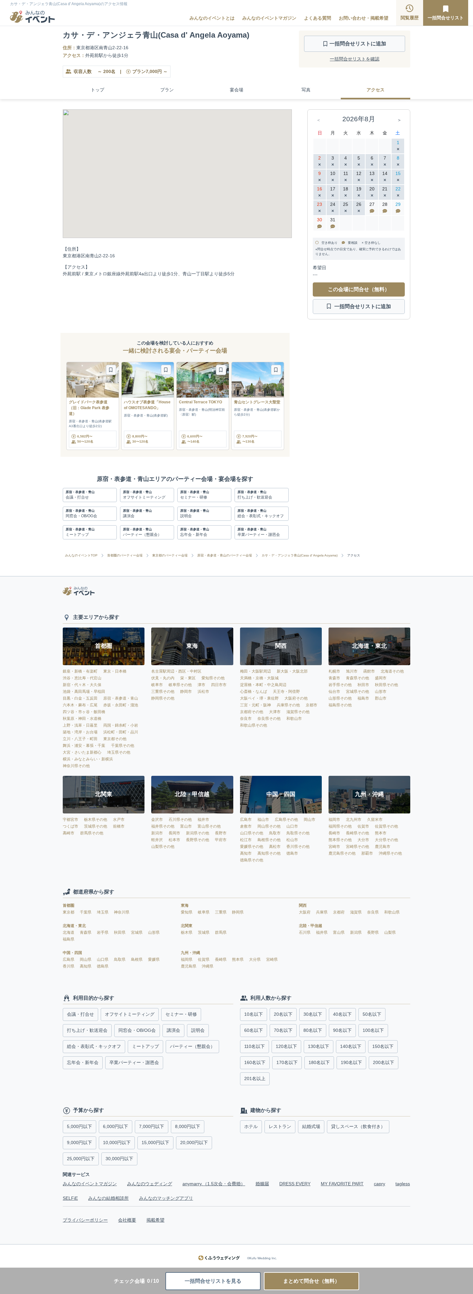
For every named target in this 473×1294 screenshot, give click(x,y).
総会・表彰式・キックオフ (94, 1046)
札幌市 (334, 671)
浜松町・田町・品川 (120, 732)
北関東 (186, 925)
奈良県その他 (269, 718)
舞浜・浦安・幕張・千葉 (84, 745)
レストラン (280, 1126)
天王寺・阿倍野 (286, 691)
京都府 (339, 912)
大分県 (255, 959)
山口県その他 (251, 833)
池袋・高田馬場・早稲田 (84, 691)
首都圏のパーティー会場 (125, 555)
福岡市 (334, 819)
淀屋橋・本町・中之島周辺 (263, 685)
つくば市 (70, 826)
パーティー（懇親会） (192, 1046)
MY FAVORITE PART (342, 1183)
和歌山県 (392, 912)
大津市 (275, 712)
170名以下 (287, 1062)
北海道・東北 (74, 925)
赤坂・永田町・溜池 (120, 705)
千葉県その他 (122, 745)
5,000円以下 (79, 1126)
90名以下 (342, 1030)
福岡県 (187, 959)
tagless (402, 1183)
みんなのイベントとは (212, 18)
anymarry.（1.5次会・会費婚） (213, 1183)
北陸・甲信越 (310, 925)
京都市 (311, 705)
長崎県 (221, 959)
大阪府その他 (296, 698)
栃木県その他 (95, 819)
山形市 (380, 691)
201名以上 (254, 1078)
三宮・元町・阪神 (255, 705)
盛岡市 (380, 678)
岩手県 (103, 932)
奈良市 (246, 718)
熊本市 (380, 833)
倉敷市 (246, 826)
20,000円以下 (194, 1142)
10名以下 (253, 1014)
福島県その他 (340, 705)
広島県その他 (286, 819)
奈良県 (373, 912)
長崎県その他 (357, 833)
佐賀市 (363, 826)
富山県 (339, 932)
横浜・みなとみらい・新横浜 (88, 759)
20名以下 (283, 1014)
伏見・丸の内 (162, 678)
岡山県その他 (269, 826)
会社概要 (127, 1220)
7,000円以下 (151, 1126)
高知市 (246, 853)
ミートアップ (145, 1046)
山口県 (103, 959)
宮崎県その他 (357, 846)
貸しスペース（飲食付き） (358, 1126)
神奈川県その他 (76, 766)
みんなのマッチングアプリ (166, 1198)
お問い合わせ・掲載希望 (363, 18)
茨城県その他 (95, 826)
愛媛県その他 (251, 846)
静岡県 (238, 912)
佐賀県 (204, 959)
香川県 (69, 966)
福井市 (203, 819)
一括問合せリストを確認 (354, 58)
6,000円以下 (115, 1126)
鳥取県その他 (298, 833)
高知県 (86, 966)
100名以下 (373, 1030)
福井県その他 (162, 826)
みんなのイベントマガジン (269, 18)
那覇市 (367, 853)
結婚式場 (311, 1126)
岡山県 (86, 959)
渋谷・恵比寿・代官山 (82, 678)
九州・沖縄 (190, 952)
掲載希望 (155, 1220)
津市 (201, 685)
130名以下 (318, 1046)
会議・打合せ (80, 1014)
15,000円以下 (155, 1142)
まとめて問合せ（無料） (311, 1281)
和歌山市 (294, 718)
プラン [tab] (167, 89)
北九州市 (353, 819)
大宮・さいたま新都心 (82, 752)
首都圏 (68, 905)
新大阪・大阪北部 (292, 671)
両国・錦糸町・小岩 (120, 725)
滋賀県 (356, 912)
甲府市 (221, 840)
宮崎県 (272, 959)
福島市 (363, 698)
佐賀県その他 (386, 826)
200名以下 (383, 1062)
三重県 (221, 912)
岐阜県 (204, 912)
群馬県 (221, 932)
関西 (303, 905)
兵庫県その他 (288, 705)
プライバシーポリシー (85, 1220)
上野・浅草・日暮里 (80, 725)
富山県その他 (209, 826)
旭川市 (351, 671)
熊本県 (238, 959)
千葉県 (86, 912)
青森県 (86, 932)
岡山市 (309, 819)
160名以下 (254, 1062)
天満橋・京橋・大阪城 (259, 678)
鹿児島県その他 (342, 853)
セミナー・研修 (181, 1014)
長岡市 (174, 833)
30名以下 (312, 1014)
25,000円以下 (81, 1158)
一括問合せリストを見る (213, 1281)
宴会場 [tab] (236, 89)
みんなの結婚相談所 (108, 1198)
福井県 (322, 932)
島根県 (137, 959)
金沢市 (157, 819)
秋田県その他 (386, 685)
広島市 (246, 819)
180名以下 (319, 1062)
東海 (185, 905)
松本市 (174, 840)
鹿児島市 (382, 846)
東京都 (69, 912)
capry (379, 1183)
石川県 (305, 932)
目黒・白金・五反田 (80, 698)
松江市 (246, 840)
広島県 (69, 959)
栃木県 (187, 932)
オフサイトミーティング (129, 1014)
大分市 (363, 840)
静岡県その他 (162, 698)
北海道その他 (392, 671)
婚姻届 (262, 1183)
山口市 (292, 826)
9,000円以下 (79, 1142)
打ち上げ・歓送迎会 (87, 1030)
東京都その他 (114, 739)
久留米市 (375, 819)
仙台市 (334, 691)
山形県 (154, 932)
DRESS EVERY (295, 1183)
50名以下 (372, 1014)
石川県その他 (180, 819)
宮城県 (137, 932)
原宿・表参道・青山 (120, 698)
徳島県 (102, 966)
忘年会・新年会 (82, 1062)
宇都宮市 (70, 819)
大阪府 (305, 912)
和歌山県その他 (253, 725)
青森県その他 (357, 678)
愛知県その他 (213, 678)
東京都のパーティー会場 (170, 555)
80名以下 (312, 1030)
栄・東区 (188, 678)
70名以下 (283, 1030)
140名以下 (350, 1046)
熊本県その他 (340, 840)
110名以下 (254, 1046)
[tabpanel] (236, 214)
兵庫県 (322, 912)
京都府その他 (251, 712)
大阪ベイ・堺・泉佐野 (259, 698)
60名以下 (253, 1030)
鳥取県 (120, 959)
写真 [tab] (306, 89)
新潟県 (356, 932)
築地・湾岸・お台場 (80, 732)
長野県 (373, 932)
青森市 (334, 678)
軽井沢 (157, 840)
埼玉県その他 (118, 752)
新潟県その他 (197, 833)
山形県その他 (340, 698)
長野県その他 (197, 840)
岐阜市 (157, 685)
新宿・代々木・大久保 (82, 685)
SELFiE (70, 1198)
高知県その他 (269, 853)
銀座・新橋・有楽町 (80, 671)
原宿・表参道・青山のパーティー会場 (224, 555)
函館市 (369, 671)
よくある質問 (317, 18)
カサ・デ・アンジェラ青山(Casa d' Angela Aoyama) (156, 35)
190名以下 (351, 1062)
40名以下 (342, 1014)
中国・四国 (72, 952)
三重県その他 (162, 691)
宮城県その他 (357, 691)
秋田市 (363, 685)
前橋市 (119, 826)
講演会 (173, 1030)
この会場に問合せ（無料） (359, 289)
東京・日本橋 (114, 671)
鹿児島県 (189, 966)
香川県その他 (298, 846)
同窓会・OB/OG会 (137, 1030)
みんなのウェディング (149, 1183)
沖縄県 (207, 966)
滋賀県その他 (298, 712)
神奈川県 (121, 912)
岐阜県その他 (180, 685)
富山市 (186, 826)
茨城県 (204, 932)
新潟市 (157, 833)
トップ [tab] (97, 89)
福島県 (68, 939)
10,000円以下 (117, 1142)
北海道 (69, 932)
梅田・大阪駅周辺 (255, 671)
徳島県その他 (251, 860)
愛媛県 (154, 959)
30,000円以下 (119, 1158)
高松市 (275, 846)
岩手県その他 (340, 685)
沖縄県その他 (390, 853)
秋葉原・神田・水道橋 (82, 718)
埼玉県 (103, 912)
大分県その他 (386, 840)
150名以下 (383, 1046)
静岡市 (186, 691)
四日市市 (219, 685)
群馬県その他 (91, 833)
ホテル (251, 1126)
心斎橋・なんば (253, 691)
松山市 (292, 840)
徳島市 (292, 853)
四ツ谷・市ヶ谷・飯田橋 (84, 712)
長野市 (221, 833)
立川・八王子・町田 (80, 739)
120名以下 (286, 1046)
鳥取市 (275, 833)
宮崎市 (334, 846)
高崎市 (68, 833)
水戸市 (119, 819)
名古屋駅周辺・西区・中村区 (176, 671)
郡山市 (380, 698)
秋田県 (120, 932)
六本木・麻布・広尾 (80, 705)
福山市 (263, 819)
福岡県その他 (340, 826)
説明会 (198, 1030)
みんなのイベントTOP (81, 555)
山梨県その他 (162, 846)
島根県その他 (269, 840)
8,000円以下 (187, 1126)
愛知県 (187, 912)
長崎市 (334, 833)
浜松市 (203, 691)
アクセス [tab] (375, 89)
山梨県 (390, 932)
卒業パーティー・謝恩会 (134, 1062)
